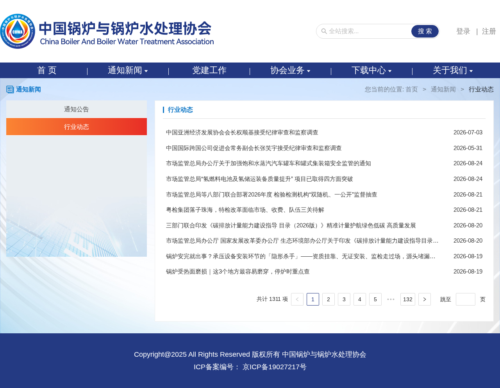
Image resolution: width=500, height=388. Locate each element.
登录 (464, 31)
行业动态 (76, 126)
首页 (411, 89)
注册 (489, 31)
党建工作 (209, 70)
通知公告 (76, 109)
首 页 (47, 70)
